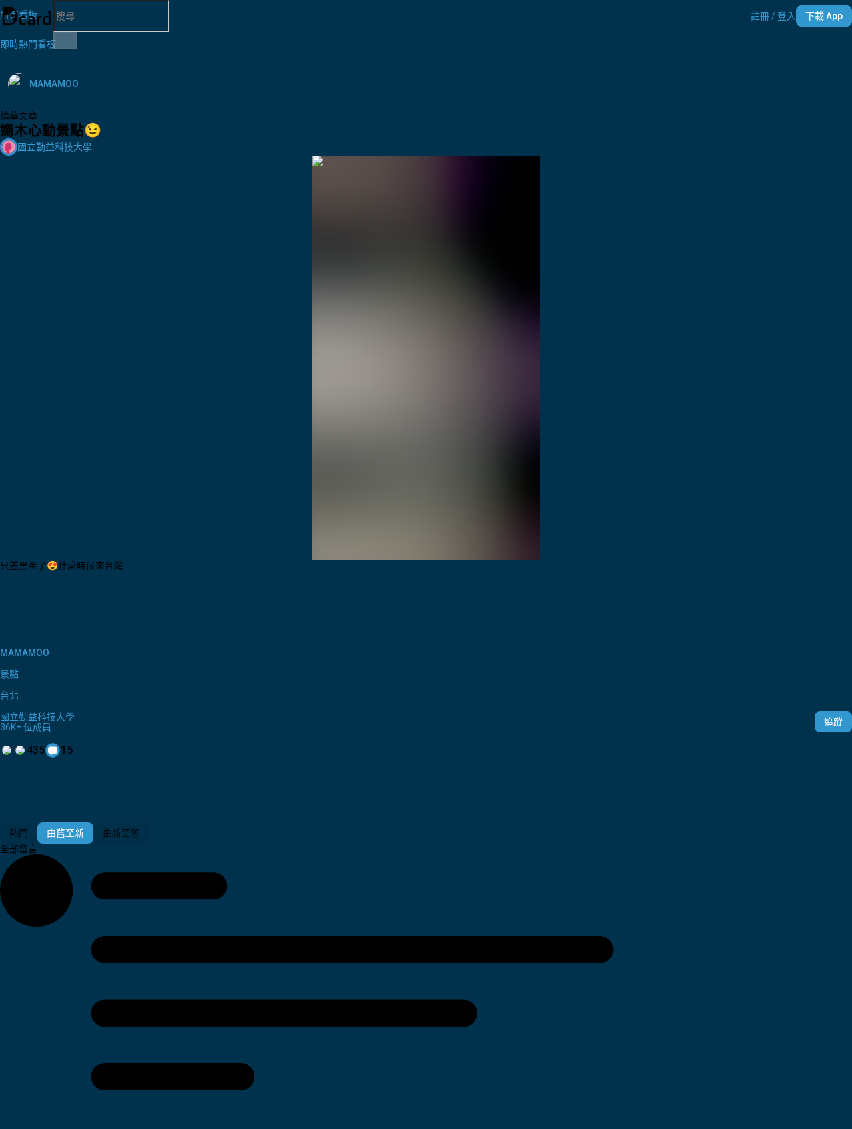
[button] (773, 16)
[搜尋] (65, 40)
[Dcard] (26, 16)
